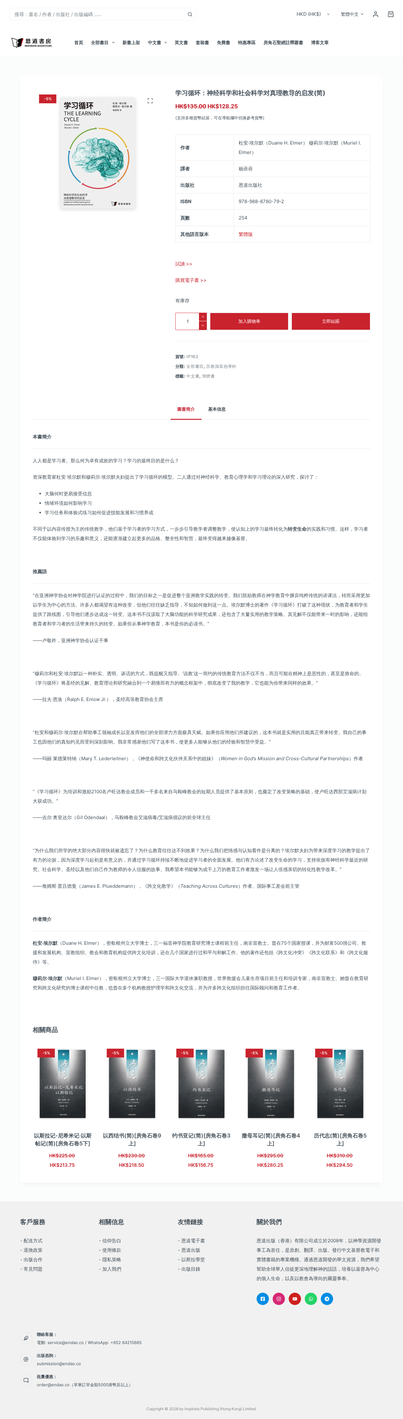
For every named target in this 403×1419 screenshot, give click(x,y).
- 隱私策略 (110, 1259)
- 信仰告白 (110, 1241)
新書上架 (131, 42)
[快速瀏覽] (75, 1116)
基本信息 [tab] (217, 409)
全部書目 (100, 42)
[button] (352, 14)
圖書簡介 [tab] (186, 409)
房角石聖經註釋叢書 (283, 42)
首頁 (78, 42)
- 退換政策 (31, 1250)
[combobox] (97, 14)
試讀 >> (183, 264)
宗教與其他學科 (221, 366)
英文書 (181, 42)
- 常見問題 (31, 1269)
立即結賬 (331, 321)
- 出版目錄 (189, 1269)
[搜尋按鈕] (190, 14)
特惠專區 (247, 42)
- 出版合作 (31, 1259)
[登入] (375, 14)
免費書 (223, 42)
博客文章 (320, 42)
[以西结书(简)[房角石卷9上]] (132, 1084)
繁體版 (246, 234)
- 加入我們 (110, 1269)
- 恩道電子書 (191, 1241)
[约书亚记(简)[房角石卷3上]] (201, 1084)
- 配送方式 (31, 1241)
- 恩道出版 (189, 1250)
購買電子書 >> (191, 280)
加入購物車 (249, 321)
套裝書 (202, 42)
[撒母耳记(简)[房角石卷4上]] (271, 1084)
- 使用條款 (110, 1250)
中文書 (154, 42)
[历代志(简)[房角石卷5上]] (340, 1084)
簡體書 (208, 376)
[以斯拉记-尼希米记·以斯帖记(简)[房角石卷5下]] (63, 1084)
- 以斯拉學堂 (191, 1259)
